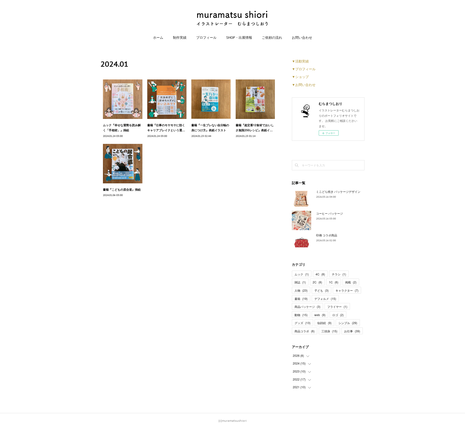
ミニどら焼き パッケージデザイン (338, 191)
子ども (321, 290)
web (320, 315)
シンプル (347, 323)
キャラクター (346, 290)
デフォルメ (325, 298)
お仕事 (352, 331)
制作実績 (179, 37)
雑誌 (300, 282)
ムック (301, 274)
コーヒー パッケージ (329, 213)
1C (333, 282)
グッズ (302, 323)
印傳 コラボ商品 (326, 235)
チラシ (339, 274)
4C (320, 274)
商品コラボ (304, 331)
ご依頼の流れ (272, 37)
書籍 (301, 298)
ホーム (158, 37)
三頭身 (329, 331)
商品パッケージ (307, 306)
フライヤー (337, 306)
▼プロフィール (304, 68)
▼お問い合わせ (304, 84)
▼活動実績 (300, 61)
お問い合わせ (302, 37)
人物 (301, 290)
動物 (301, 315)
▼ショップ (300, 76)
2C (317, 282)
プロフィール (206, 37)
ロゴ (338, 315)
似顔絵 (324, 323)
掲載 (350, 282)
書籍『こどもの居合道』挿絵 (122, 189)
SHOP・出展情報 (239, 37)
